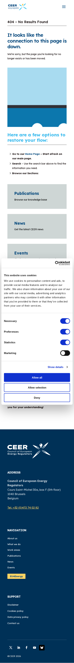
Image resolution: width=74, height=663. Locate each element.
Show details (55, 367)
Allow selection (37, 387)
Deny (37, 397)
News (19, 223)
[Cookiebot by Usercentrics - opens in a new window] (55, 263)
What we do (14, 544)
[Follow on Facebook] (26, 648)
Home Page (32, 154)
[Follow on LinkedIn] (18, 648)
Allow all (37, 377)
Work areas (13, 550)
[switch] (65, 331)
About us (12, 538)
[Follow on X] (10, 648)
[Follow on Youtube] (34, 648)
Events (21, 253)
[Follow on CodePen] (42, 647)
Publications (26, 193)
